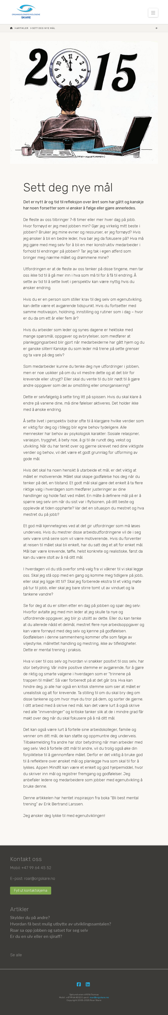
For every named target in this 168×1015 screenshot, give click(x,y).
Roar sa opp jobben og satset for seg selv (49, 930)
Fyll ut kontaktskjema (30, 890)
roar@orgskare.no (39, 878)
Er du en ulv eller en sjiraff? (36, 936)
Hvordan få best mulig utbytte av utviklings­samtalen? (60, 924)
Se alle (16, 955)
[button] (153, 12)
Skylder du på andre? (30, 918)
